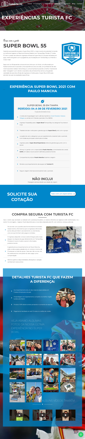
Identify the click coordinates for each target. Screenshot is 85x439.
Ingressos (67, 3)
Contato (80, 3)
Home (30, 3)
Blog (73, 3)
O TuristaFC (37, 3)
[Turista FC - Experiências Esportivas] (12, 3)
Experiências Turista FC (53, 3)
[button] (63, 194)
